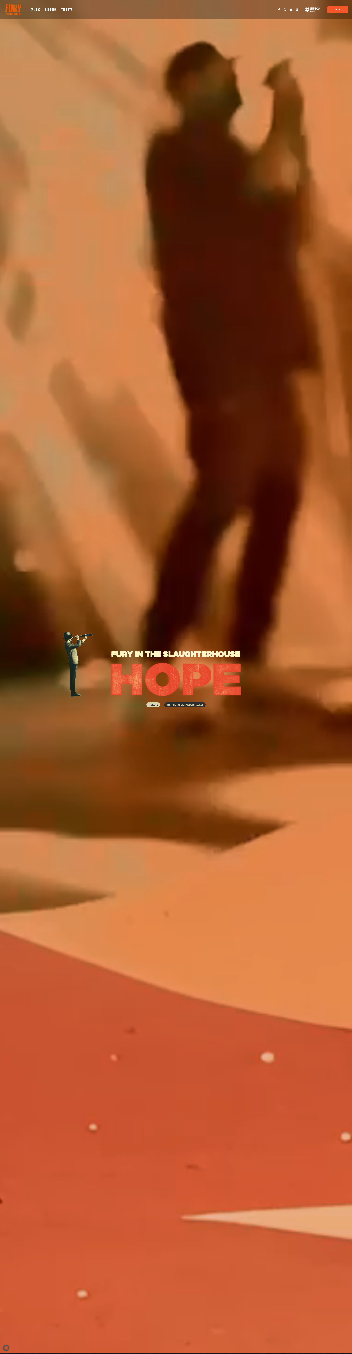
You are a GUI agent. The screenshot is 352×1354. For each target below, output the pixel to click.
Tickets (67, 10)
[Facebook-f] (278, 9)
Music (35, 10)
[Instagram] (285, 9)
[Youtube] (291, 9)
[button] (6, 1348)
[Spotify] (297, 9)
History (51, 10)
